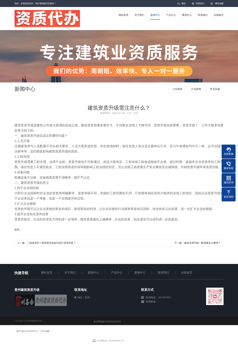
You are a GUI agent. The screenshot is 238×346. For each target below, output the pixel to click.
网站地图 (219, 3)
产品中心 (116, 272)
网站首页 (46, 272)
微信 (184, 3)
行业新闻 (196, 89)
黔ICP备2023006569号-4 (27, 331)
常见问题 (215, 89)
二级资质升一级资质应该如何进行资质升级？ (51, 243)
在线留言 (186, 272)
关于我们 (70, 272)
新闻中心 (93, 272)
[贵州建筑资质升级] (40, 305)
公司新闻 (177, 89)
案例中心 (140, 272)
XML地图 (44, 331)
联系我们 (200, 3)
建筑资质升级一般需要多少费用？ (202, 243)
